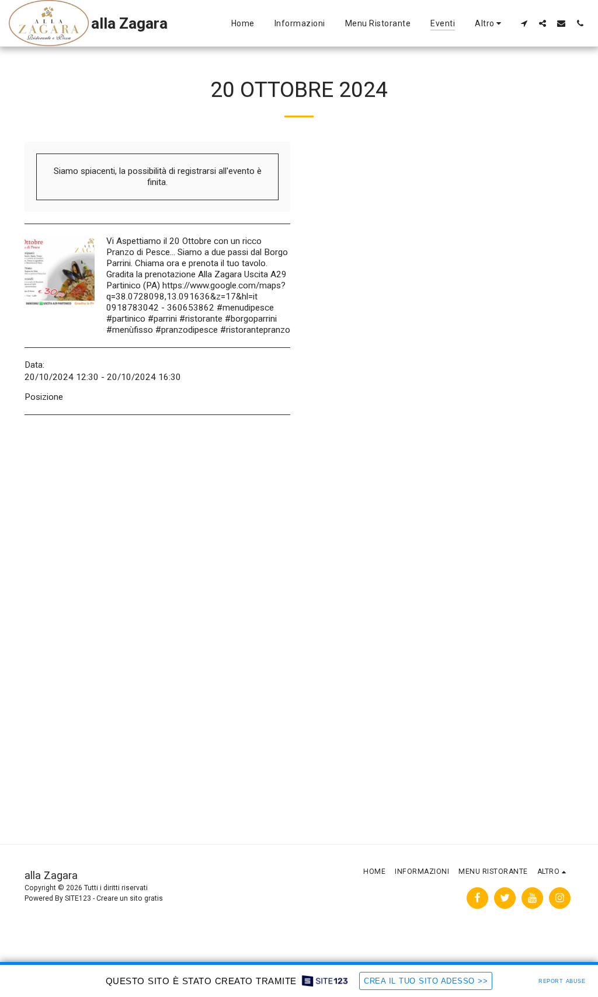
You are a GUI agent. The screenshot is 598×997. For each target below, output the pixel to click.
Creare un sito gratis (129, 898)
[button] (524, 23)
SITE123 (78, 898)
